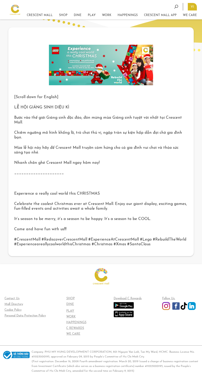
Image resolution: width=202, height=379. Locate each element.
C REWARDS (75, 328)
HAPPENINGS (76, 322)
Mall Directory (14, 304)
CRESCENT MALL (40, 15)
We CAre (190, 15)
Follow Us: (168, 298)
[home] (15, 10)
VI (192, 7)
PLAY (70, 311)
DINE (77, 15)
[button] (92, 15)
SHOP (63, 15)
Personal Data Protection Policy (25, 315)
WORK (106, 15)
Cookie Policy (13, 310)
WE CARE (73, 334)
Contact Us (12, 298)
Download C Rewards (128, 298)
